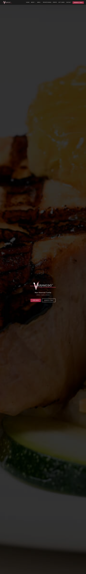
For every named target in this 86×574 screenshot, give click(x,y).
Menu (38, 2)
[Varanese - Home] (7, 2)
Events (55, 2)
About (32, 2)
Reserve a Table (78, 2)
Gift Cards (61, 2)
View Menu (36, 300)
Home (27, 2)
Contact (68, 2)
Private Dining (47, 2)
